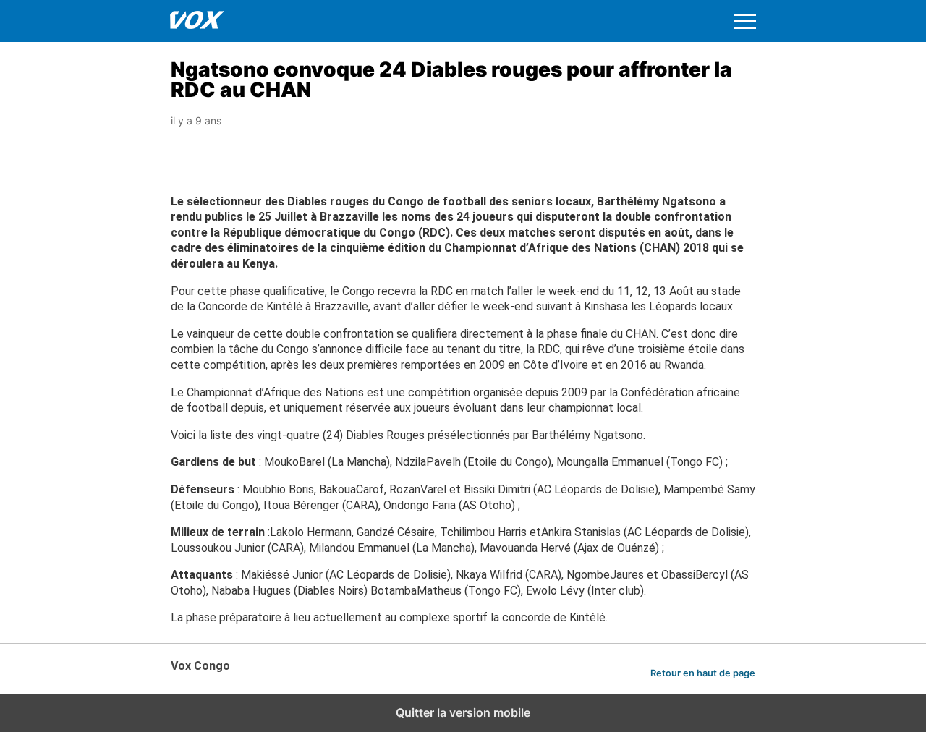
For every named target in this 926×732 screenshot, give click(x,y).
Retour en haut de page (702, 673)
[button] (745, 21)
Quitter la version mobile (463, 712)
